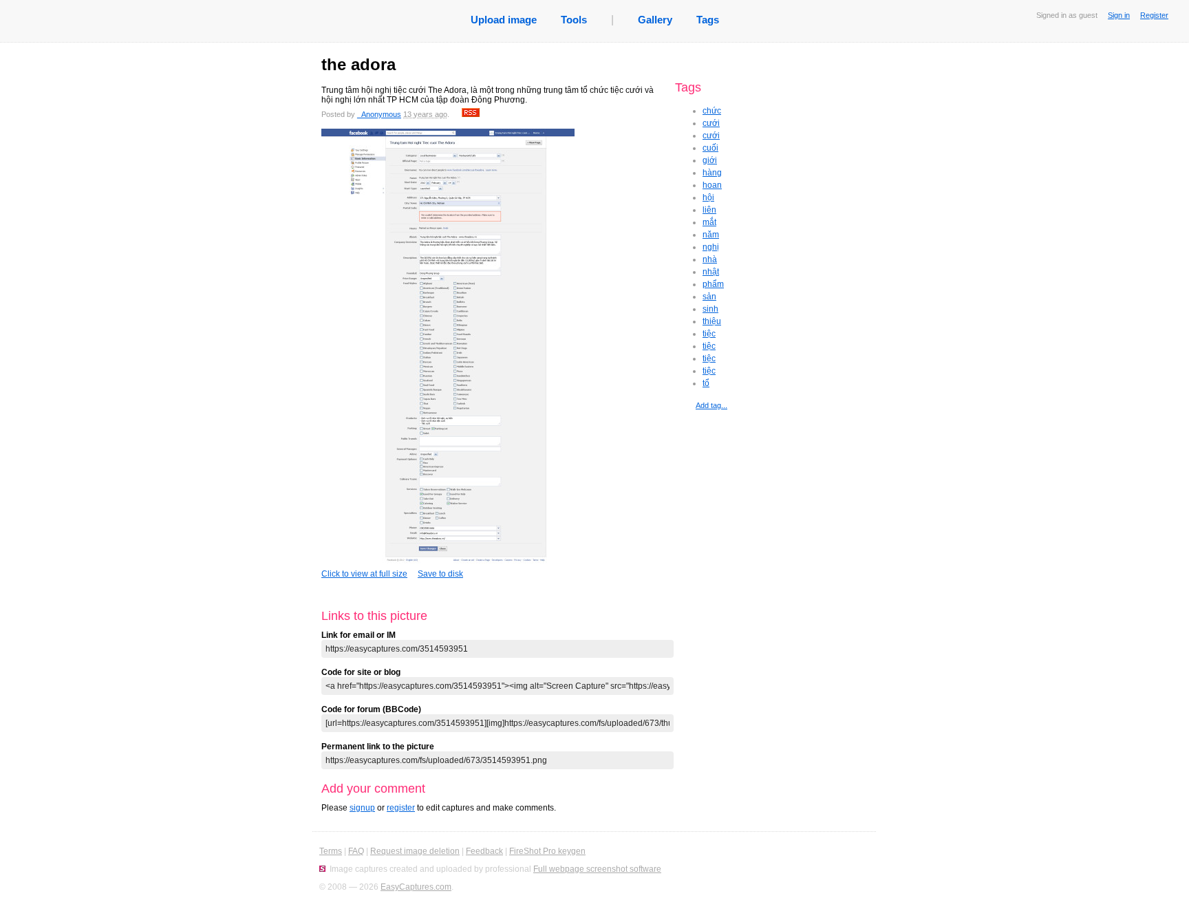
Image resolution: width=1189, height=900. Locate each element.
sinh (710, 309)
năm (711, 234)
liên (709, 210)
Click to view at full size (364, 574)
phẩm (713, 284)
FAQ (356, 851)
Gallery (655, 19)
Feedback (484, 851)
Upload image (504, 19)
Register (1154, 15)
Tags (707, 19)
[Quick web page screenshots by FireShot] (322, 869)
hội (708, 197)
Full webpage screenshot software (597, 869)
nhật (711, 272)
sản (709, 296)
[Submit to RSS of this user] (471, 114)
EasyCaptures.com (416, 887)
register (401, 808)
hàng (712, 173)
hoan (712, 185)
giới (710, 160)
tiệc (709, 334)
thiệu (712, 321)
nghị (711, 247)
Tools (574, 19)
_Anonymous (379, 114)
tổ (706, 383)
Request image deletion (415, 851)
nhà (710, 259)
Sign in (1119, 15)
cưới (711, 123)
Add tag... (711, 405)
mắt (709, 222)
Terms (330, 851)
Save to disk (440, 574)
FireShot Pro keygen (547, 851)
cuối (710, 148)
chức (712, 111)
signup (362, 808)
